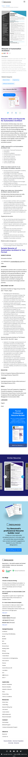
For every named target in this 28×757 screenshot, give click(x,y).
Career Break (5, 655)
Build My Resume (9, 94)
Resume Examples (6, 716)
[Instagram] (7, 751)
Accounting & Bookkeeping (8, 634)
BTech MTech (6, 80)
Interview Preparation (18, 741)
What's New (5, 702)
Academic (4, 631)
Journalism (4, 670)
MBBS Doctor (5, 675)
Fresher (4, 665)
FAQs (3, 691)
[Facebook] (10, 751)
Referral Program (6, 724)
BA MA (3, 636)
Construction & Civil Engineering (10, 658)
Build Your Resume (17, 445)
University (10, 743)
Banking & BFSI (5, 648)
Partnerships (5, 722)
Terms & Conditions (7, 696)
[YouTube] (14, 751)
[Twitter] (20, 751)
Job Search (5, 709)
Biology (4, 651)
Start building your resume (14, 550)
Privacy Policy (5, 694)
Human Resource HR (7, 668)
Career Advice (5, 712)
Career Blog (5, 704)
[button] (22, 476)
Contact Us (5, 736)
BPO (3, 641)
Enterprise (16, 743)
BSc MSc (4, 643)
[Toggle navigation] (24, 2)
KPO (3, 672)
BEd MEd (4, 638)
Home (3, 5)
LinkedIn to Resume (7, 689)
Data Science (5, 660)
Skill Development (6, 714)
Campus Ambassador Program (9, 727)
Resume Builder (8, 741)
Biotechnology (5, 653)
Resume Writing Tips (7, 707)
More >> (4, 677)
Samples (8, 5)
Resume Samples (6, 687)
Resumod (4, 734)
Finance (4, 663)
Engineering (16, 80)
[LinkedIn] (17, 751)
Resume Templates (7, 684)
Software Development (8, 83)
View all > (4, 612)
